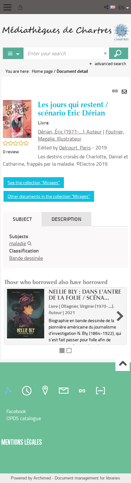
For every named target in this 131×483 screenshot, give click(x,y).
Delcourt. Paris (75, 147)
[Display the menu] (7, 7)
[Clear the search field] (105, 53)
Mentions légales (21, 442)
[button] (106, 7)
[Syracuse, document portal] (65, 32)
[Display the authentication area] (21, 7)
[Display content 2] (69, 350)
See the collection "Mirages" (34, 182)
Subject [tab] (22, 219)
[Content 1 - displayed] (62, 350)
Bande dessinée (26, 257)
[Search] (29, 243)
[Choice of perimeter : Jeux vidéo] (13, 53)
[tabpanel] (65, 218)
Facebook (16, 411)
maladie (17, 243)
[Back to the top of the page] (122, 364)
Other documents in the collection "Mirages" (49, 196)
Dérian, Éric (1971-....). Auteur (70, 131)
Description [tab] (66, 219)
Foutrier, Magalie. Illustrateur (81, 135)
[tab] (9, 390)
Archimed (42, 478)
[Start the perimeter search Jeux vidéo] (118, 53)
